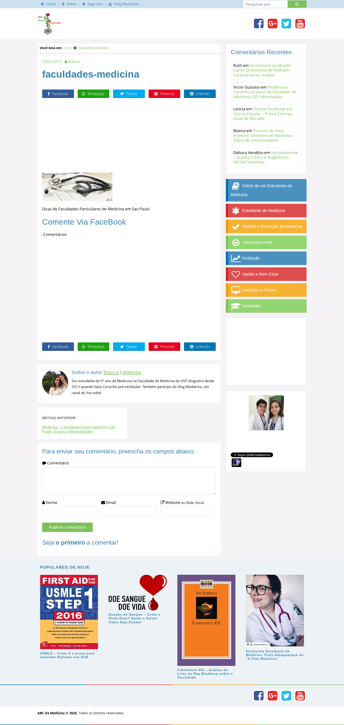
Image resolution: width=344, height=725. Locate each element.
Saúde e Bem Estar (260, 274)
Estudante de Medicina (263, 210)
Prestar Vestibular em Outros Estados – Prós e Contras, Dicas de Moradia (263, 113)
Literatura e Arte (256, 242)
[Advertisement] (129, 135)
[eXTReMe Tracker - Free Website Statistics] (236, 462)
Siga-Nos (94, 4)
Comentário (57, 463)
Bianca (111, 372)
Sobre (71, 4)
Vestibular (251, 306)
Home (50, 4)
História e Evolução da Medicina (271, 226)
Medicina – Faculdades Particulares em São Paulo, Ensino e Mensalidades (79, 429)
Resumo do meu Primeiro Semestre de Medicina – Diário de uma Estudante (263, 135)
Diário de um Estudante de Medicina (261, 190)
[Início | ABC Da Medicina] (49, 32)
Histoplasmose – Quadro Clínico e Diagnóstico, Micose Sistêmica (265, 157)
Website (132, 372)
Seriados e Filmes (258, 290)
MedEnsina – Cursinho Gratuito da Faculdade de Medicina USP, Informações (264, 91)
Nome (51, 502)
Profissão (250, 258)
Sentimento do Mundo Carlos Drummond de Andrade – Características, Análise (262, 70)
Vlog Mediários (126, 4)
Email (110, 502)
